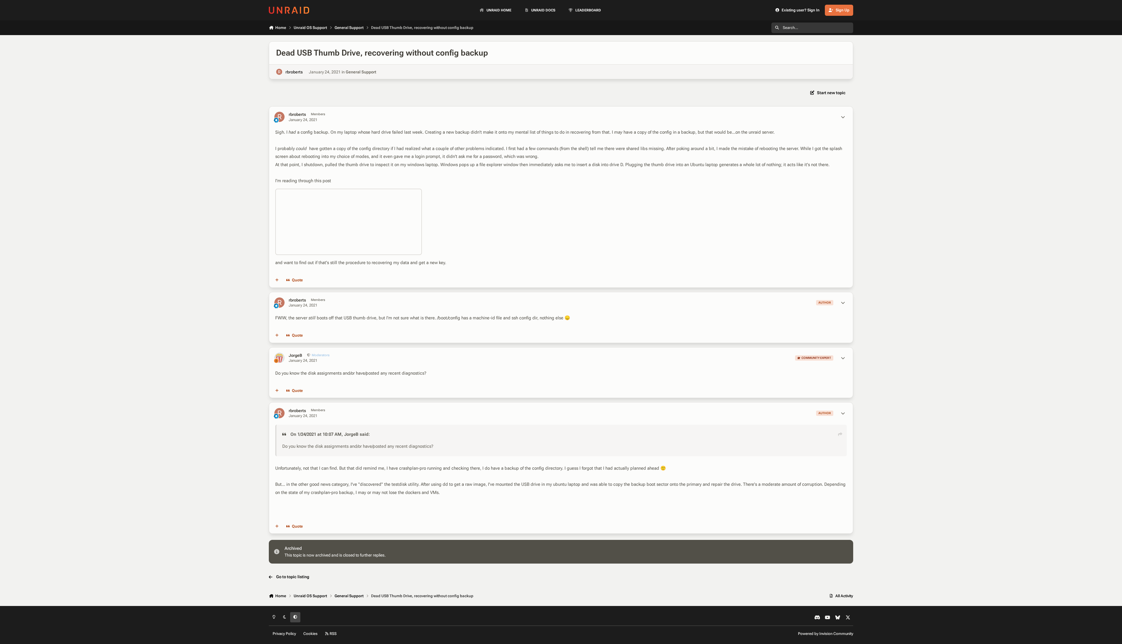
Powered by (825, 633)
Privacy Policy (284, 633)
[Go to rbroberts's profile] (279, 72)
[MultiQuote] (277, 280)
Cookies (310, 633)
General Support (361, 72)
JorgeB (295, 355)
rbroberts (294, 72)
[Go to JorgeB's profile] (279, 358)
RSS (333, 633)
